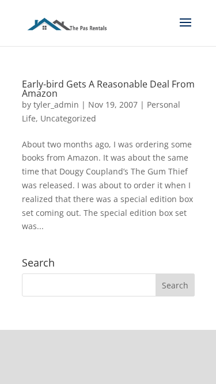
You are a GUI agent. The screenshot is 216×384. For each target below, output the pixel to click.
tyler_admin (56, 104)
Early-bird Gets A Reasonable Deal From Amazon (108, 89)
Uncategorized (68, 118)
